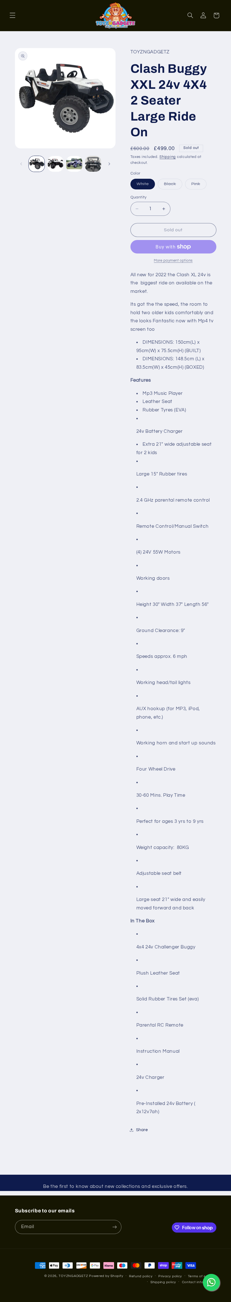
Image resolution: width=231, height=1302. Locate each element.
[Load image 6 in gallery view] (93, 164)
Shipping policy (163, 1282)
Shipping (167, 157)
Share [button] (142, 1130)
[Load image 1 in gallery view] (37, 164)
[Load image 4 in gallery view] (55, 164)
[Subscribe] (114, 1227)
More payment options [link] (173, 260)
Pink (198, 185)
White (146, 185)
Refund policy (141, 1276)
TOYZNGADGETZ (73, 1276)
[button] (12, 15)
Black (173, 185)
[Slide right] (109, 164)
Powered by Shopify (106, 1276)
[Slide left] (21, 164)
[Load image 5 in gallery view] (74, 164)
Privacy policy (170, 1276)
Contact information (199, 1282)
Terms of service (202, 1276)
